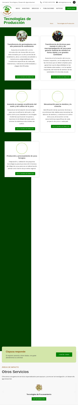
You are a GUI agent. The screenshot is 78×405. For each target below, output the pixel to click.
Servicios (35, 8)
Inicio (18, 8)
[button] (3, 392)
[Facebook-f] (74, 2)
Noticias (59, 8)
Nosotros (25, 8)
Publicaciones (48, 8)
